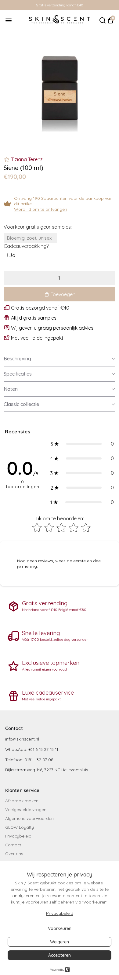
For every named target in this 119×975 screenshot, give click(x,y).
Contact (13, 844)
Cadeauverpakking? (26, 246)
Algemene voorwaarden (29, 818)
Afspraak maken (21, 800)
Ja (12, 255)
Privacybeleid (18, 835)
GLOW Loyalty (19, 827)
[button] (59, 358)
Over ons (14, 853)
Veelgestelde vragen (25, 809)
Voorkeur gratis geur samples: (38, 227)
